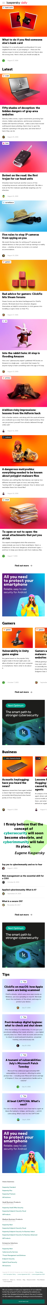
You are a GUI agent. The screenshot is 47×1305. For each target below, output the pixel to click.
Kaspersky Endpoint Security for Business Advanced (19, 1235)
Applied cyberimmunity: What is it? (19, 890)
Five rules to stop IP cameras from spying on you (20, 236)
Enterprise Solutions (10, 1243)
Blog (24, 1280)
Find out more (22, 565)
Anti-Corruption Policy (9, 1274)
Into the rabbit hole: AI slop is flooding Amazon (21, 355)
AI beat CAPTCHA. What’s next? (23, 1103)
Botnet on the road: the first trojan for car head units (20, 177)
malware (8, 437)
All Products (6, 1214)
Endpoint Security (8, 1259)
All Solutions (6, 1197)
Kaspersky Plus (7, 1190)
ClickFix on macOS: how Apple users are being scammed (23, 988)
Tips (24, 982)
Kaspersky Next (7, 1225)
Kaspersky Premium (8, 1194)
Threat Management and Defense (14, 1255)
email (7, 500)
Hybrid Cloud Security (9, 1262)
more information (36, 1296)
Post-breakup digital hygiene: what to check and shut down (23, 1024)
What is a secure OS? (12, 901)
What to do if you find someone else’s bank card (22, 41)
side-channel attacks (12, 758)
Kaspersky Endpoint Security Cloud (14, 1211)
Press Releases (41, 1280)
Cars (7, 143)
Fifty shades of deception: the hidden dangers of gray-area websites (21, 111)
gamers (7, 262)
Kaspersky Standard (9, 1187)
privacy (7, 378)
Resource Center (31, 1280)
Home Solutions (8, 1182)
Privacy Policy (39, 1272)
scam (7, 76)
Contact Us (5, 1280)
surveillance (9, 202)
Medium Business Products (12, 1219)
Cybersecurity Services (10, 1252)
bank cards (9, 7)
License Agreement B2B (38, 1274)
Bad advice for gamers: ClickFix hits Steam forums (22, 295)
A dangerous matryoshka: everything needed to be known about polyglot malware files (22, 472)
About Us (12, 1280)
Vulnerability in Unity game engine (15, 652)
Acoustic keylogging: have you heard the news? (15, 783)
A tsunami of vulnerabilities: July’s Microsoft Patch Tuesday (23, 1063)
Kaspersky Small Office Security (12, 1207)
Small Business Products (11, 1202)
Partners (19, 1280)
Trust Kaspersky (7, 1281)
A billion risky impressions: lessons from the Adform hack (21, 411)
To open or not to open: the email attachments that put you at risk (22, 535)
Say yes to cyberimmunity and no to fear (22, 864)
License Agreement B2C (23, 1274)
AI (6, 321)
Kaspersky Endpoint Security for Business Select (18, 1231)
